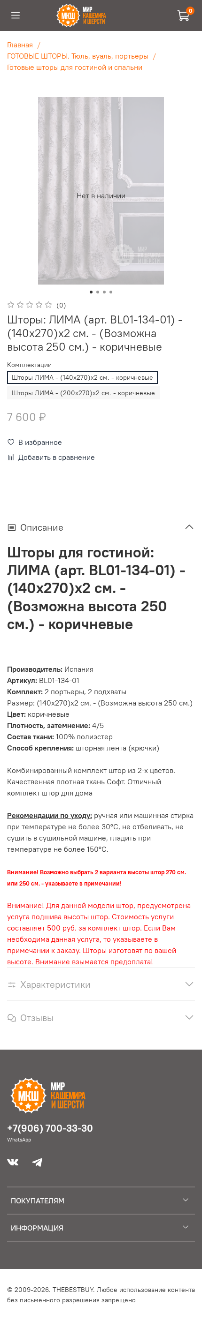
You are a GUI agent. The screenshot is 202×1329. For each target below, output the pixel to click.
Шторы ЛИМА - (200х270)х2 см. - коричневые (83, 393)
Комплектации (29, 365)
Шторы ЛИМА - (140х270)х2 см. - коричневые (82, 377)
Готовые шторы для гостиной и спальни (74, 67)
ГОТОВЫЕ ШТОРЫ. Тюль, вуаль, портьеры (77, 55)
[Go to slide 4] (110, 292)
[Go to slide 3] (104, 292)
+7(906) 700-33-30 (50, 1128)
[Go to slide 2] (97, 292)
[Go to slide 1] (91, 292)
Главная (20, 44)
